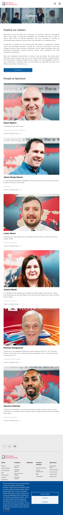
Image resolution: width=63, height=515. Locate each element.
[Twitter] (4, 446)
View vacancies (18, 70)
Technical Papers (54, 469)
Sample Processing (41, 468)
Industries (30, 462)
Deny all (45, 498)
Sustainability (39, 476)
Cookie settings (44, 494)
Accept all (45, 502)
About (3, 462)
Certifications (4, 479)
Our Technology (5, 470)
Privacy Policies (54, 472)
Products (17, 462)
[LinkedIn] (10, 446)
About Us (3, 466)
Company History (5, 468)
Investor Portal (4, 475)
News (2, 472)
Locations (3, 477)
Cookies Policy (53, 474)
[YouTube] (15, 446)
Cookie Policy (6, 511)
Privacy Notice (53, 476)
